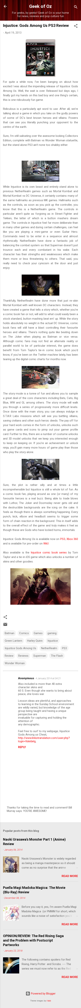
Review (9, 655)
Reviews (23, 655)
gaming (52, 633)
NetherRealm (49, 648)
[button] (75, 26)
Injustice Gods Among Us (20, 648)
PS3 (62, 539)
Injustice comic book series (49, 552)
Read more (70, 876)
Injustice (52, 640)
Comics (24, 633)
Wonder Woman (15, 663)
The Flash (57, 655)
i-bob (49, 1001)
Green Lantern (13, 640)
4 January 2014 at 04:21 (48, 678)
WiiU (46, 543)
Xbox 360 (72, 539)
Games (38, 633)
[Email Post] (5, 625)
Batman (9, 633)
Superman (39, 655)
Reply (22, 747)
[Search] (75, 7)
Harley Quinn (35, 640)
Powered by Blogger (43, 993)
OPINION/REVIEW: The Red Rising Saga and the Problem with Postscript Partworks (33, 940)
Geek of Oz (40, 6)
